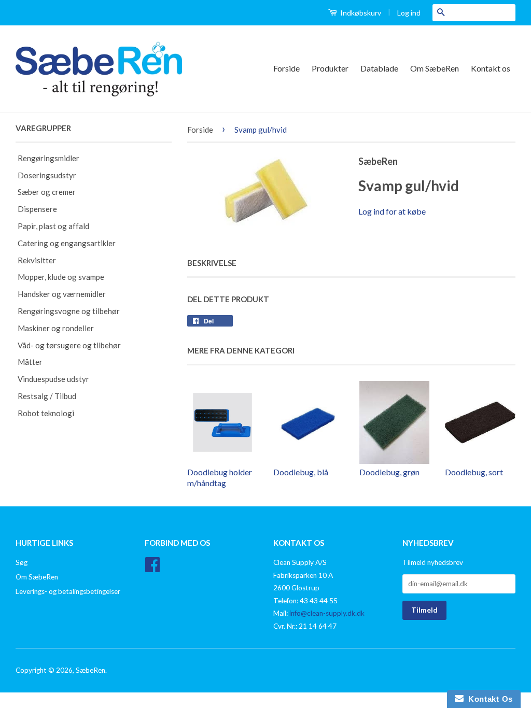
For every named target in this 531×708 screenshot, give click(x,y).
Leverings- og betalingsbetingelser (68, 591)
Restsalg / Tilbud (47, 396)
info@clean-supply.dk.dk (327, 613)
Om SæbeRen (434, 68)
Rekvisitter (37, 260)
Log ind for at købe (392, 211)
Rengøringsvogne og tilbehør (69, 311)
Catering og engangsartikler (67, 243)
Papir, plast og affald (53, 226)
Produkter (330, 68)
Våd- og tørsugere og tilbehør (69, 345)
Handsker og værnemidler (62, 294)
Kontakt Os (488, 699)
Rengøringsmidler (48, 158)
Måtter (30, 361)
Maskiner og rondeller (56, 328)
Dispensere (37, 209)
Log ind (409, 12)
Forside (286, 68)
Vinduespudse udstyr (53, 379)
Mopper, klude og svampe (61, 276)
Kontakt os (490, 68)
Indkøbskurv (360, 12)
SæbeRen (90, 670)
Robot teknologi (46, 413)
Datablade (379, 68)
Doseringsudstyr (47, 175)
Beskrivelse (211, 262)
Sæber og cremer (47, 191)
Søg (21, 562)
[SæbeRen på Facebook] (152, 568)
